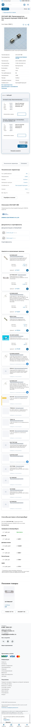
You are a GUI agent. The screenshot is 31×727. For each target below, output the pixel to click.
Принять (8, 722)
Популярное (5, 692)
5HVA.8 (18, 368)
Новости (4, 662)
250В (26, 176)
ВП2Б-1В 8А (16, 317)
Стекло (25, 182)
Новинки (4, 669)
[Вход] (24, 4)
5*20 (26, 189)
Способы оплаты (6, 687)
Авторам (4, 676)
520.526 (19, 396)
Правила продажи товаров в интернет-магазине (15, 682)
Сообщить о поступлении (16, 376)
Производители (6, 667)
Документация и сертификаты (10, 86)
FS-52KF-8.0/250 (16, 336)
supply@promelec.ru (9, 634)
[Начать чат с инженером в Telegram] (27, 364)
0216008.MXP (16, 256)
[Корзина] (27, 4)
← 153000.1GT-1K (8, 611)
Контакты (4, 663)
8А (26, 173)
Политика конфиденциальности (10, 707)
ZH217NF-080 (16, 443)
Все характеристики (7, 84)
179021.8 (16, 420)
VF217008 (17, 466)
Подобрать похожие (9, 197)
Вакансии (4, 672)
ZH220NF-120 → (22, 611)
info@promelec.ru (8, 631)
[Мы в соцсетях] (3, 641)
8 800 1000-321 (7, 627)
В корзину (22, 146)
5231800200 (16, 502)
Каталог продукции (7, 665)
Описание (4, 88)
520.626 (19, 431)
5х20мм (25, 179)
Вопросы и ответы (7, 685)
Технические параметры (11, 163)
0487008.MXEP (16, 455)
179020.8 (16, 408)
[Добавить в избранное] (23, 25)
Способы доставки (7, 683)
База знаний (5, 691)
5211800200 (16, 478)
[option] (15, 38)
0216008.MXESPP (16, 354)
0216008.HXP (16, 381)
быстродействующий (21, 185)
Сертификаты (5, 689)
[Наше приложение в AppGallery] (6, 649)
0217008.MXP (18, 274)
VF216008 (16, 490)
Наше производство (7, 674)
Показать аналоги (16, 150)
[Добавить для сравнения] (26, 25)
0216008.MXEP (16, 294)
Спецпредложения (7, 670)
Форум (3, 694)
